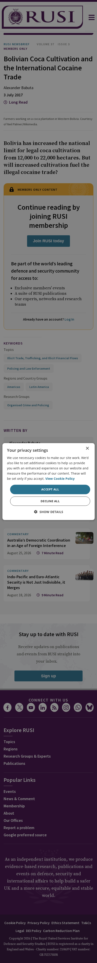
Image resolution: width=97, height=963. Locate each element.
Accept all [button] (50, 489)
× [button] (87, 448)
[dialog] (48, 481)
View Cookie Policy (60, 478)
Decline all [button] (50, 501)
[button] (48, 511)
